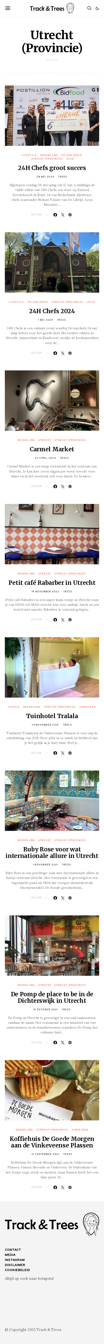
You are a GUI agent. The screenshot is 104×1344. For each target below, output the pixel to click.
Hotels (14, 707)
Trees (62, 176)
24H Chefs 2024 (52, 311)
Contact (13, 1250)
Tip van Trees (71, 155)
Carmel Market (52, 449)
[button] (97, 8)
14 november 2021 (45, 725)
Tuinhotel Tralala (52, 716)
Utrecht (44, 440)
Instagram (15, 1260)
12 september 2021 (45, 1154)
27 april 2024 (45, 458)
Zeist (71, 159)
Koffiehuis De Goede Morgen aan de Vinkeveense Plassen (52, 1142)
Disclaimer (15, 1265)
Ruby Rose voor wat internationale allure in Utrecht (52, 853)
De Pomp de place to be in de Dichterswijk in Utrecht (52, 997)
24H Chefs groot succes (52, 168)
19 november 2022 (45, 591)
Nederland (49, 155)
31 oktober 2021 (45, 1009)
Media (10, 1255)
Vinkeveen (87, 707)
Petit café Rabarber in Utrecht (51, 583)
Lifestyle (29, 155)
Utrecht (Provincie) (47, 159)
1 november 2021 (45, 864)
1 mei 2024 (45, 320)
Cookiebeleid (17, 1270)
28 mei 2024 (45, 176)
